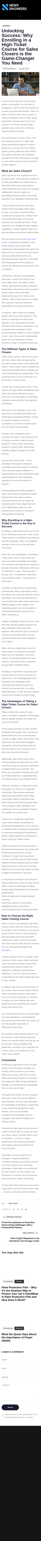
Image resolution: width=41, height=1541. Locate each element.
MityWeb (26, 1516)
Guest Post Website (20, 1496)
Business (6, 25)
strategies (6, 950)
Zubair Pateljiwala (9, 68)
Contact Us (20, 1499)
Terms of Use (20, 1492)
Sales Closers (13, 1203)
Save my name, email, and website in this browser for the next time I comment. (21, 1415)
